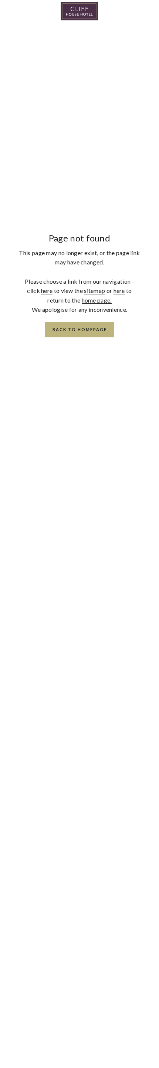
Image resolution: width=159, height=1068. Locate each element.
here (47, 290)
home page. (97, 300)
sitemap (94, 290)
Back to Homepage (80, 329)
